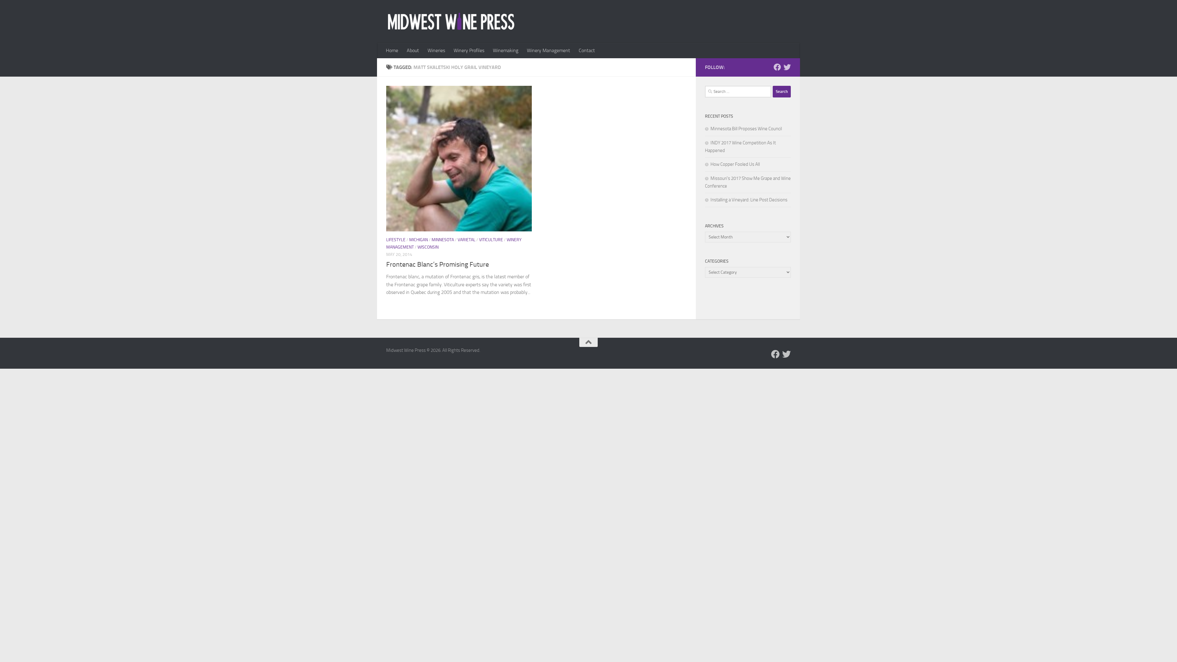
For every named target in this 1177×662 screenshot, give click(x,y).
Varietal (466, 239)
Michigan (418, 239)
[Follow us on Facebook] (777, 67)
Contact (587, 50)
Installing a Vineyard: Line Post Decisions (748, 200)
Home (392, 50)
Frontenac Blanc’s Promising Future (437, 264)
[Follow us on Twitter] (787, 67)
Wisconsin (428, 247)
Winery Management (548, 50)
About (413, 50)
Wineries (436, 50)
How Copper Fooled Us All (735, 164)
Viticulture (491, 239)
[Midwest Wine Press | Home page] (451, 21)
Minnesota (443, 239)
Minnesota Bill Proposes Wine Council (746, 128)
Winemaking (505, 50)
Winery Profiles (469, 50)
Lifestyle (396, 239)
